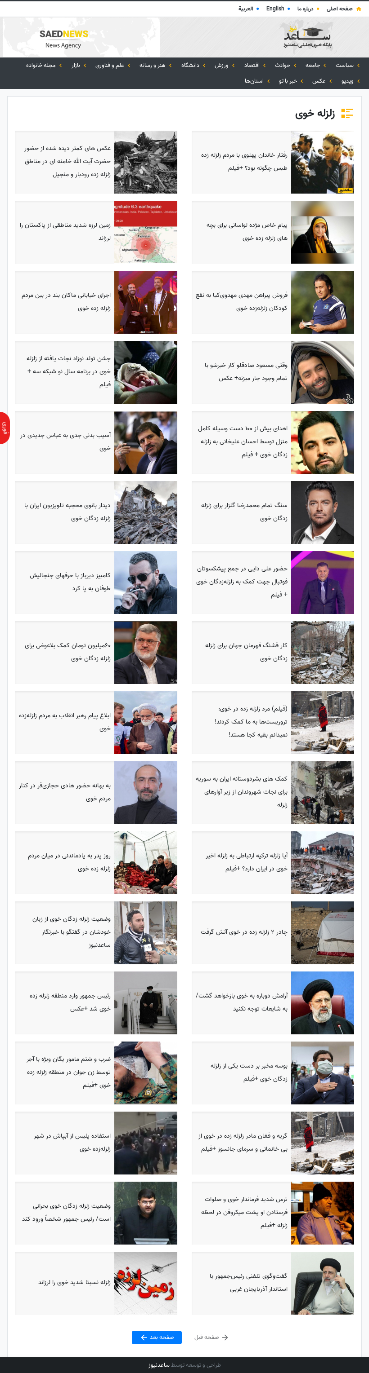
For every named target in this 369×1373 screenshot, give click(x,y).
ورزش (222, 65)
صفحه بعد (161, 1337)
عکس (319, 81)
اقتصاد (252, 65)
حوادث (283, 65)
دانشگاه (191, 65)
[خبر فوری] (5, 428)
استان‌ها (255, 81)
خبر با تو (288, 81)
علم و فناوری (110, 65)
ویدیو (348, 81)
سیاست (345, 65)
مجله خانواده (41, 65)
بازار (76, 65)
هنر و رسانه (153, 65)
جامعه (313, 65)
